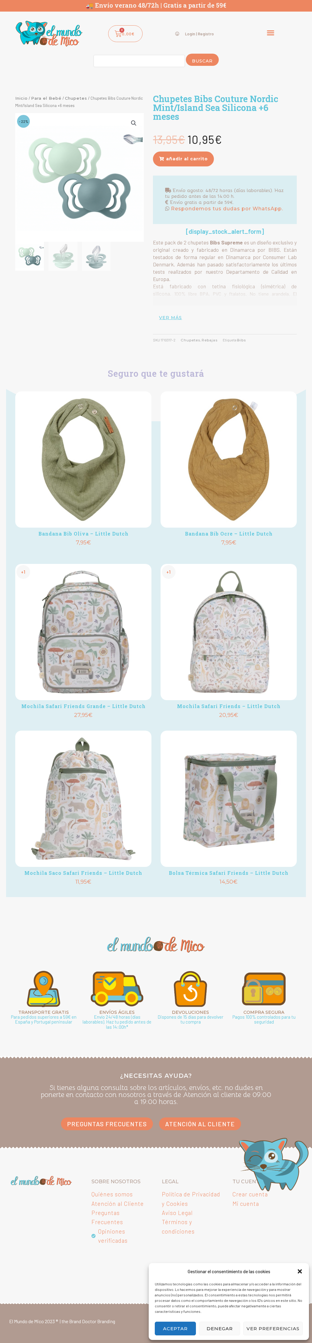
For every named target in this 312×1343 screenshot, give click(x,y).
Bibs (241, 340)
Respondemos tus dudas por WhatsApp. (226, 209)
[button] (300, 1271)
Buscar (202, 61)
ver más (170, 317)
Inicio (21, 98)
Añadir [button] (83, 553)
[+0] (83, 459)
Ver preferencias (273, 1328)
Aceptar (175, 1328)
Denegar (220, 1328)
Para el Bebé (46, 98)
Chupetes (76, 98)
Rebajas (210, 340)
